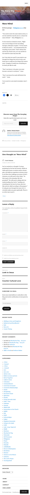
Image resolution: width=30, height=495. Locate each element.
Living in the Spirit (9, 423)
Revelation (7, 450)
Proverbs (6, 443)
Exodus (6, 397)
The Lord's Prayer (9, 458)
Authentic (12, 344)
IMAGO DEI (7, 407)
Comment (5, 213)
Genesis (6, 405)
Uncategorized (8, 460)
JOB (5, 413)
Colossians (7, 381)
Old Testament (8, 437)
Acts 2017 (6, 372)
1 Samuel (6, 364)
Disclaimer (7, 488)
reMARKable (7, 446)
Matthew (6, 431)
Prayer (5, 441)
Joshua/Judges (8, 417)
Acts (5, 370)
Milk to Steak (7, 350)
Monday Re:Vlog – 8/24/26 (18, 340)
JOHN (5, 415)
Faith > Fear (7, 401)
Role (5, 325)
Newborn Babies (17, 350)
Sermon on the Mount (10, 454)
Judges (5, 419)
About (5, 481)
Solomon (6, 456)
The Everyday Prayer (6, 492)
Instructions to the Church (11, 409)
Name (4, 234)
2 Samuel (6, 368)
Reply (4, 196)
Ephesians (6, 395)
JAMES (5, 411)
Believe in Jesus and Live (10, 376)
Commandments (8, 383)
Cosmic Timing (8, 329)
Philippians (23, 140)
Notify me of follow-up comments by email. (14, 255)
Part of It (6, 327)
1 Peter (5, 362)
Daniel (5, 389)
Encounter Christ (8, 393)
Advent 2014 (7, 374)
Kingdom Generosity (9, 421)
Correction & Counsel (9, 385)
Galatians (6, 403)
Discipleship (7, 391)
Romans (6, 452)
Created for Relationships (11, 387)
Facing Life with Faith (10, 399)
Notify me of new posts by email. (11, 258)
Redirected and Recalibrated (11, 323)
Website (4, 248)
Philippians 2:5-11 (18, 28)
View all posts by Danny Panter (14, 135)
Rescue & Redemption (10, 448)
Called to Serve (8, 380)
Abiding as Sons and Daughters (12, 321)
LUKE (5, 425)
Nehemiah (6, 435)
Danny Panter (7, 140)
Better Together (8, 378)
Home (5, 478)
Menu (26, 3)
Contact (6, 484)
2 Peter (6, 366)
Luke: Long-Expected (10, 427)
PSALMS (6, 445)
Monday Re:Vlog (8, 433)
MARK (5, 429)
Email (4, 241)
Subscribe (23, 123)
